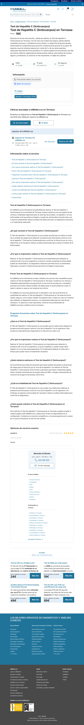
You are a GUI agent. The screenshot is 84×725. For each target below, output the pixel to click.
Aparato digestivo (15, 631)
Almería (32, 497)
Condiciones (16, 197)
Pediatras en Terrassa (36, 513)
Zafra (31, 489)
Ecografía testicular (37, 646)
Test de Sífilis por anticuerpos (55, 563)
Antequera (32, 499)
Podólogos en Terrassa (36, 525)
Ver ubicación (50, 141)
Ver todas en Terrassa (34, 539)
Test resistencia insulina (59, 629)
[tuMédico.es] (18, 9)
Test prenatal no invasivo (38, 629)
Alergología (13, 629)
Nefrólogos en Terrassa (36, 527)
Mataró (32, 487)
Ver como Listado (22, 123)
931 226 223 (43, 460)
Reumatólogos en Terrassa (37, 515)
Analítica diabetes (58, 646)
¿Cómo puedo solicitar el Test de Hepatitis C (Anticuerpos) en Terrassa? (39, 194)
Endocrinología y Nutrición (17, 639)
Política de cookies (41, 685)
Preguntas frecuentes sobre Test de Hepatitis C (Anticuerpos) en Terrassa (39, 175)
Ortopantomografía (37, 639)
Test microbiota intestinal (60, 631)
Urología (12, 651)
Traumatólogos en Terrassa (37, 532)
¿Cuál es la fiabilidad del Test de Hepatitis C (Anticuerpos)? (34, 190)
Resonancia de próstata (38, 636)
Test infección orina (58, 634)
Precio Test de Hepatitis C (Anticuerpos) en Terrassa (31, 171)
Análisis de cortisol (58, 651)
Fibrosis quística (36, 641)
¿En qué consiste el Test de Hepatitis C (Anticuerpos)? (32, 163)
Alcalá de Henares (35, 479)
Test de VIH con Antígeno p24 (22, 563)
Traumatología (14, 649)
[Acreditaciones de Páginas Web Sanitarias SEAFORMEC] (16, 707)
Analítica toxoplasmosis (59, 639)
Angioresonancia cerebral (38, 654)
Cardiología (13, 634)
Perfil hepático (57, 636)
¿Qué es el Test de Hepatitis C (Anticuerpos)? (29, 178)
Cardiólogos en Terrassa (36, 520)
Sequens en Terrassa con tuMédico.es (25, 139)
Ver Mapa (44, 123)
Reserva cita (65, 141)
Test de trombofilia (37, 631)
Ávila (31, 484)
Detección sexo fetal (37, 651)
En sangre (18, 91)
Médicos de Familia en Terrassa (39, 523)
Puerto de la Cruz (34, 494)
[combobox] (26, 14)
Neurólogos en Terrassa (36, 518)
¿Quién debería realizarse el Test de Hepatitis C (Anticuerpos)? (35, 186)
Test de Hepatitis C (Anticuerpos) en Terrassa (29, 160)
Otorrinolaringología (15, 646)
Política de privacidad (42, 682)
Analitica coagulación (58, 649)
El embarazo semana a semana (19, 679)
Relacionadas (42, 554)
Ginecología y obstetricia (16, 641)
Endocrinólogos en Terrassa (37, 535)
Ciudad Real (33, 482)
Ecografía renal (36, 649)
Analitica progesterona (59, 644)
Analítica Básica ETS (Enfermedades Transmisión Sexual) (25, 586)
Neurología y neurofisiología (17, 644)
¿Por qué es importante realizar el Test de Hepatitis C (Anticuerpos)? (37, 167)
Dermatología (13, 636)
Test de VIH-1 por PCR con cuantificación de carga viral (55, 586)
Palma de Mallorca (35, 492)
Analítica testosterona (59, 641)
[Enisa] (29, 707)
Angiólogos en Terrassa (36, 530)
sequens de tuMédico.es (22, 131)
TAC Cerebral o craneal (38, 634)
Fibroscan (34, 644)
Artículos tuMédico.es (16, 693)
